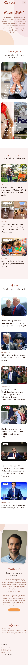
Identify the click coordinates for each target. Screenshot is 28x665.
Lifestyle (7, 82)
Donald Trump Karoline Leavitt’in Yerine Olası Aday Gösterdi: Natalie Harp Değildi (13, 323)
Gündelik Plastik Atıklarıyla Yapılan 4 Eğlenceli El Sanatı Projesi (12, 263)
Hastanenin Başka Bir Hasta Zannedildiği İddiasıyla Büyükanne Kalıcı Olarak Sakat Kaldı (13, 90)
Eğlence (5, 299)
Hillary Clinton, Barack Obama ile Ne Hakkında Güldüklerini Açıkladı (13, 357)
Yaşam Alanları (7, 165)
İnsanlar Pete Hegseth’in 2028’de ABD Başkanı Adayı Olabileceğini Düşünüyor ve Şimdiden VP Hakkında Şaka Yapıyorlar (12, 471)
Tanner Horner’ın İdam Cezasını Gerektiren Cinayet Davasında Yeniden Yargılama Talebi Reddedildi (13, 128)
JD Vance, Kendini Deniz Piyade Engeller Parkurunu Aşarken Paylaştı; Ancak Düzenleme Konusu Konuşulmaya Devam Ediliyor (13, 394)
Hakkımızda (14, 609)
